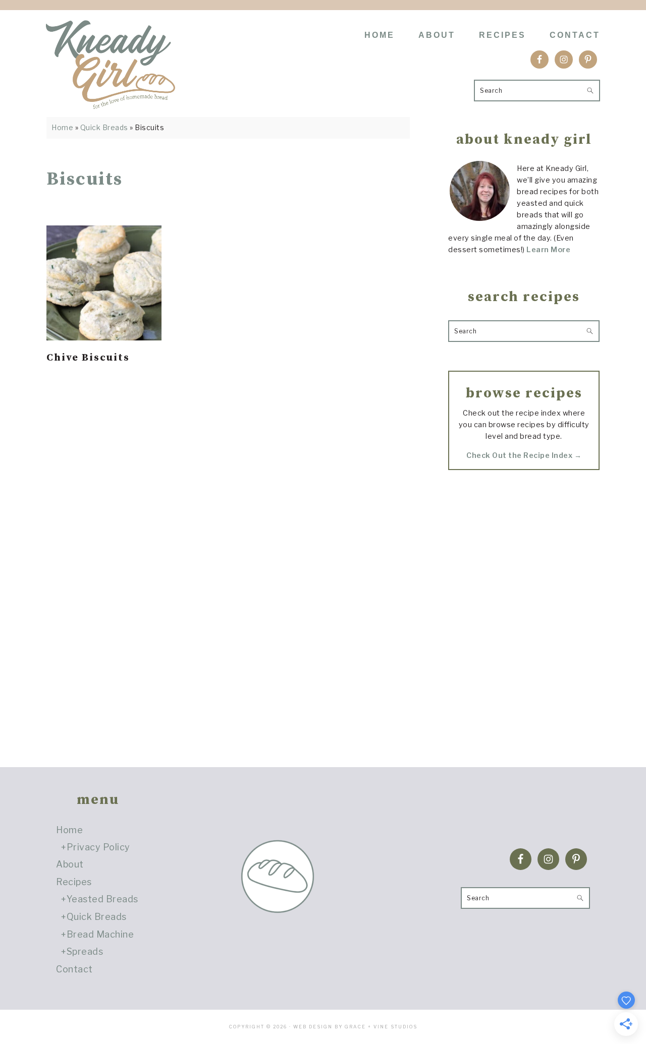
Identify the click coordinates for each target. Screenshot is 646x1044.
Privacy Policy (98, 847)
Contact (74, 969)
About (70, 864)
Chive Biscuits (88, 358)
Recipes (74, 882)
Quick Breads (104, 127)
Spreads (85, 951)
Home (62, 127)
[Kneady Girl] (110, 102)
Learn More (548, 249)
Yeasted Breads (102, 899)
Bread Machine (100, 934)
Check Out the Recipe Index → (523, 455)
